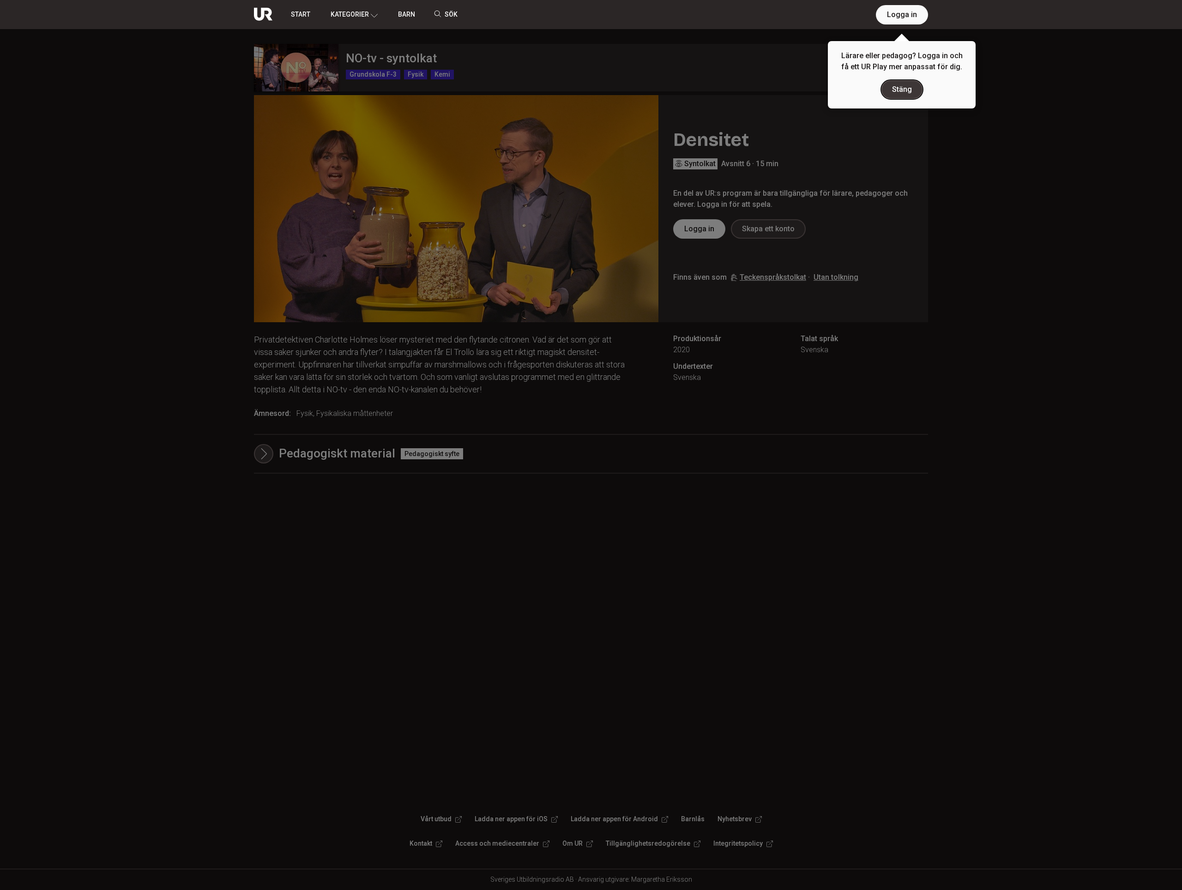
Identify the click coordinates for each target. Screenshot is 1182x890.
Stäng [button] (902, 89)
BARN (406, 14)
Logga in (902, 14)
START (300, 14)
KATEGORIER (350, 14)
